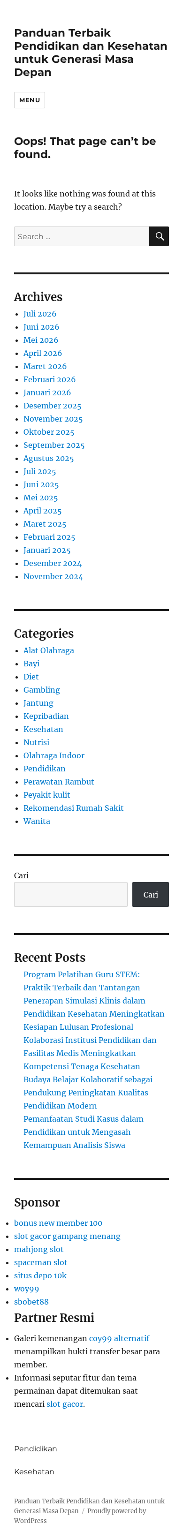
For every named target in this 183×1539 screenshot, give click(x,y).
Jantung (38, 703)
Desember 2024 (52, 563)
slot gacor (64, 1404)
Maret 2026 (45, 366)
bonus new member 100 (58, 1223)
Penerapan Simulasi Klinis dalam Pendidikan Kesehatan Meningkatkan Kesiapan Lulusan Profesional (94, 1014)
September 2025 (54, 445)
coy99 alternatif (119, 1338)
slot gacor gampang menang (67, 1236)
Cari (21, 875)
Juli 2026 (40, 313)
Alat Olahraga (48, 650)
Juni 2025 (41, 484)
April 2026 (42, 353)
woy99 (26, 1288)
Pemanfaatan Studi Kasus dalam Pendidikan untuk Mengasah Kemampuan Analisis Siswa (83, 1132)
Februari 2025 (49, 537)
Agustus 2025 (48, 458)
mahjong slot (39, 1249)
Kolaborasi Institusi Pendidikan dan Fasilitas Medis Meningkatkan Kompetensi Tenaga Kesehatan (90, 1053)
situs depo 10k (40, 1275)
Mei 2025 (40, 497)
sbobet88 (31, 1301)
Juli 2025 (39, 471)
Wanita (36, 821)
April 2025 (42, 510)
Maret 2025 (45, 523)
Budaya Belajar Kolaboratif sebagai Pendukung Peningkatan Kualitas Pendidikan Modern (87, 1092)
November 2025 (53, 418)
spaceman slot (41, 1262)
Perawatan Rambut (58, 781)
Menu (29, 100)
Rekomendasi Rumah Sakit (73, 808)
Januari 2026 (47, 392)
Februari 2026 (49, 379)
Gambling (41, 689)
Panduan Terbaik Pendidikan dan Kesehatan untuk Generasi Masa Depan (91, 52)
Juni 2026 (41, 327)
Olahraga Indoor (53, 755)
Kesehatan (43, 729)
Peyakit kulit (46, 795)
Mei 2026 (41, 340)
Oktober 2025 (49, 432)
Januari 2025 (47, 550)
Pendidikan (44, 768)
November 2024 (53, 576)
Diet (31, 676)
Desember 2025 (52, 405)
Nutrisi (36, 742)
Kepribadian (46, 716)
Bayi (31, 663)
